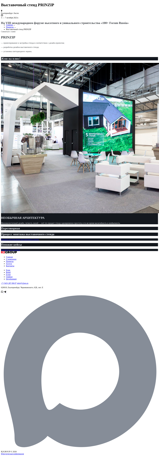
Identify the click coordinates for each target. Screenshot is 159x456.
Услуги (9, 264)
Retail (8, 272)
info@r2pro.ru (22, 283)
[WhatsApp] (2, 292)
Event (8, 275)
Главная (9, 25)
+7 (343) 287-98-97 (9, 283)
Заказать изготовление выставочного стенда (20, 239)
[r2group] (9, 253)
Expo (8, 270)
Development (11, 279)
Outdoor (9, 277)
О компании (11, 259)
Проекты (10, 27)
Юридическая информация (12, 454)
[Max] (79, 449)
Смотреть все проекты (10, 250)
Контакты (10, 266)
